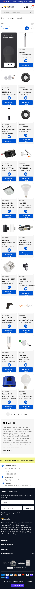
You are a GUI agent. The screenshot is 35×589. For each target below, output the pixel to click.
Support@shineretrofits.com (14, 480)
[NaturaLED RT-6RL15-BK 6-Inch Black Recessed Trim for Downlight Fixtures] (26, 115)
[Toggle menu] (2, 7)
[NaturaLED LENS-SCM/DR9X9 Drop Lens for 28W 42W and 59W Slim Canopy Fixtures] (9, 191)
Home (3, 18)
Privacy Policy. (5, 515)
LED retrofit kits (17, 436)
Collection (10, 18)
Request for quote (26, 65)
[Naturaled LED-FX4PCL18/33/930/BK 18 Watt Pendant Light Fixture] (9, 115)
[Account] (24, 7)
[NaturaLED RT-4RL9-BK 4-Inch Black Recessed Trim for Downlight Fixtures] (26, 77)
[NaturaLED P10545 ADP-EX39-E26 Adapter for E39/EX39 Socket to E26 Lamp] (9, 267)
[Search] (31, 12)
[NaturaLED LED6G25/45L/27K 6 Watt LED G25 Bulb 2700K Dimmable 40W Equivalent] (26, 382)
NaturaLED (22, 50)
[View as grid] (27, 28)
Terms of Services (24, 513)
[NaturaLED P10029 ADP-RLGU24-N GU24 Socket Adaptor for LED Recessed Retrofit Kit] (26, 153)
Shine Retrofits (13, 582)
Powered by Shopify (25, 582)
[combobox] (17, 12)
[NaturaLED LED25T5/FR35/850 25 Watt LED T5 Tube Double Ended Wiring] (26, 40)
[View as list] (32, 28)
